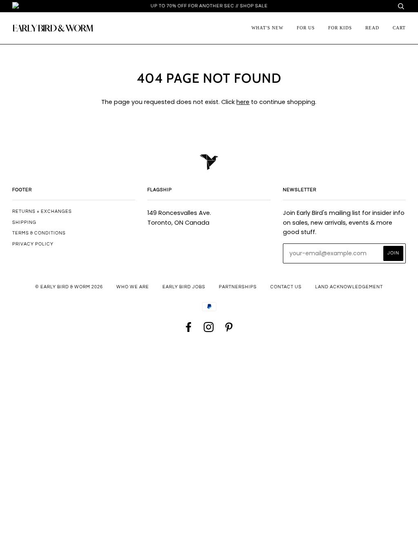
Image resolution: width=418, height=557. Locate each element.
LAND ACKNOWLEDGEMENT (349, 287)
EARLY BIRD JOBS (183, 287)
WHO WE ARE (132, 287)
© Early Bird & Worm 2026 (69, 287)
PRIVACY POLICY (32, 244)
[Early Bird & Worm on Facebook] (189, 329)
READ (372, 27)
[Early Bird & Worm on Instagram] (209, 329)
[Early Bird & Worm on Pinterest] (229, 329)
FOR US (306, 27)
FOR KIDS (340, 27)
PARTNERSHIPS (238, 287)
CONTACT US (286, 287)
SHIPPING (24, 222)
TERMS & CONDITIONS (39, 233)
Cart (399, 27)
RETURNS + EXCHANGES (42, 211)
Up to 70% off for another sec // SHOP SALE (209, 6)
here (242, 102)
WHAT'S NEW (267, 27)
